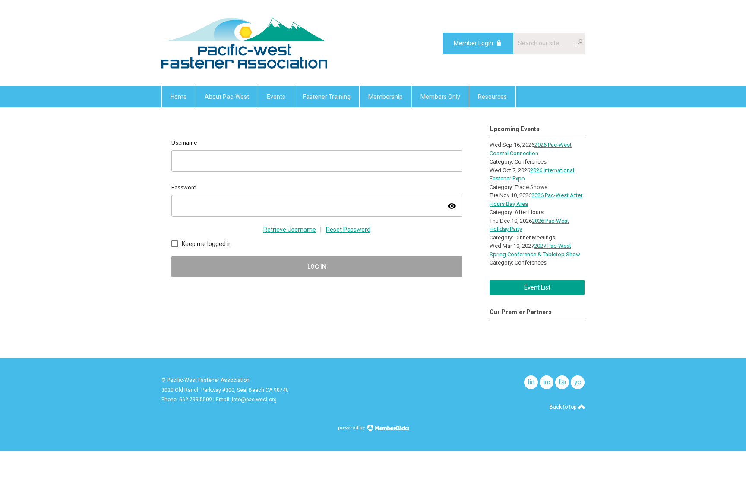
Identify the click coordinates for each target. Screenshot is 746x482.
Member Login (473, 43)
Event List (537, 287)
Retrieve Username (289, 229)
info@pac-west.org (254, 400)
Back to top (564, 407)
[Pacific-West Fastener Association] (244, 66)
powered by (352, 428)
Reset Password (348, 229)
